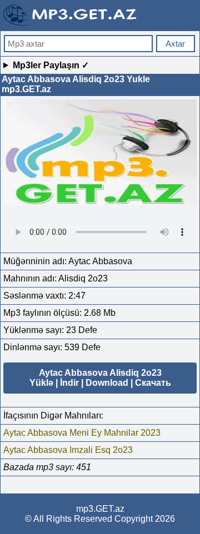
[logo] (71, 24)
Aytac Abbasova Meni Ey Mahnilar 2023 (82, 432)
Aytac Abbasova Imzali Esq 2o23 (68, 450)
